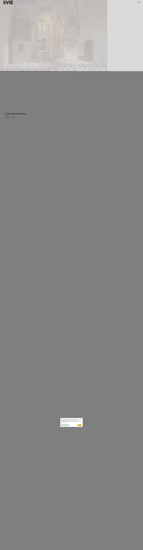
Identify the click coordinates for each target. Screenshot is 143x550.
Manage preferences (65, 425)
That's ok (79, 425)
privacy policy (65, 422)
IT (137, 2)
